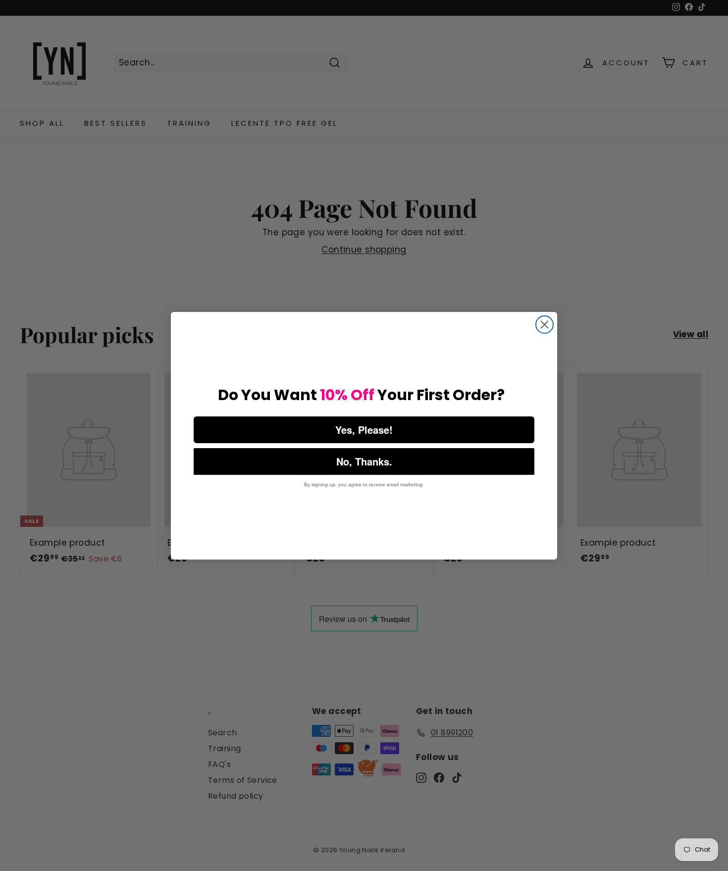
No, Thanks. (364, 461)
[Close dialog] (544, 324)
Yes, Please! (364, 429)
